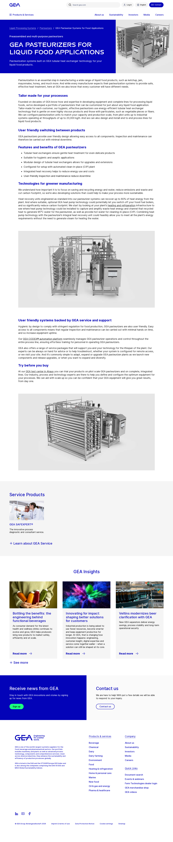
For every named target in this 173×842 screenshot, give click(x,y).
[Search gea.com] (70, 4)
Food (91, 764)
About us (129, 742)
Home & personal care (100, 773)
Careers (129, 760)
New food (94, 781)
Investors (129, 751)
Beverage (94, 742)
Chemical (93, 747)
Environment (95, 760)
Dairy (91, 751)
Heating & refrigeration (101, 768)
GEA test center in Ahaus (40, 371)
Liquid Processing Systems (22, 28)
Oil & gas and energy (99, 786)
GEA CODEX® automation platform (42, 338)
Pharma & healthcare (99, 790)
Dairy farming (96, 755)
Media (128, 755)
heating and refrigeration (121, 205)
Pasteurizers (46, 28)
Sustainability (132, 747)
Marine (92, 777)
